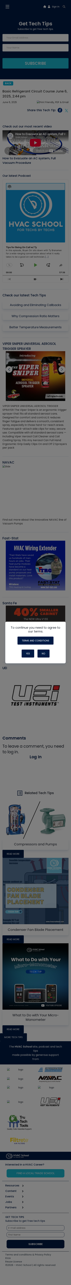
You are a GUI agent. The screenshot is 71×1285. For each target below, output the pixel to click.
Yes (28, 653)
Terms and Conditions (35, 640)
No (43, 653)
